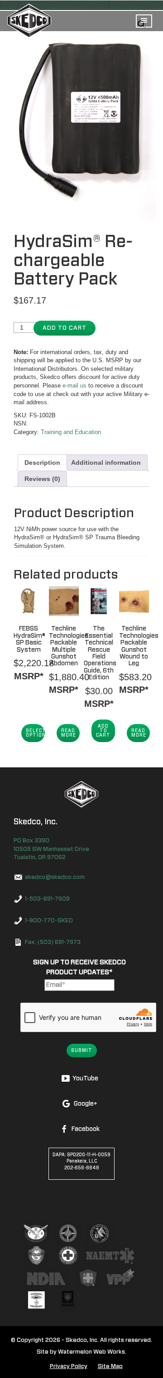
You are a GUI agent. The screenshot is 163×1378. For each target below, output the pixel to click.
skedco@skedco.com (55, 877)
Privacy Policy (68, 1366)
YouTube (85, 1078)
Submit (81, 1050)
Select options (35, 733)
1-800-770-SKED (49, 921)
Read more (68, 733)
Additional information (106, 462)
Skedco (81, 794)
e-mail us (74, 385)
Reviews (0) (42, 478)
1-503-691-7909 (47, 899)
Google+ (85, 1104)
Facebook (85, 1129)
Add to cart (64, 328)
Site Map (110, 1366)
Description (42, 462)
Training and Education (71, 432)
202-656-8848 (81, 1168)
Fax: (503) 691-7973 (53, 942)
